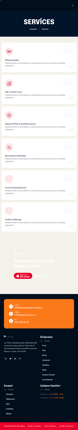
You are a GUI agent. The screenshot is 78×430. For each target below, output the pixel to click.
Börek (44, 355)
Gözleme (45, 365)
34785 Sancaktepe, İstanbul (28, 308)
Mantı (44, 370)
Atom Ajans (21, 426)
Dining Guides (12, 60)
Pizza (44, 346)
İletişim (8, 414)
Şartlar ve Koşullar (34, 426)
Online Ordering (13, 220)
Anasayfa (33, 29)
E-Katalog (9, 409)
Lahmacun (46, 360)
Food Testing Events (15, 188)
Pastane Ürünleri (48, 375)
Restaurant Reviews (15, 156)
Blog (7, 404)
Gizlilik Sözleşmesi (66, 426)
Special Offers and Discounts (20, 124)
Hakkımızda (10, 399)
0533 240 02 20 (22, 322)
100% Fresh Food (13, 92)
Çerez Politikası (50, 426)
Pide (44, 350)
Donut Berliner (47, 380)
